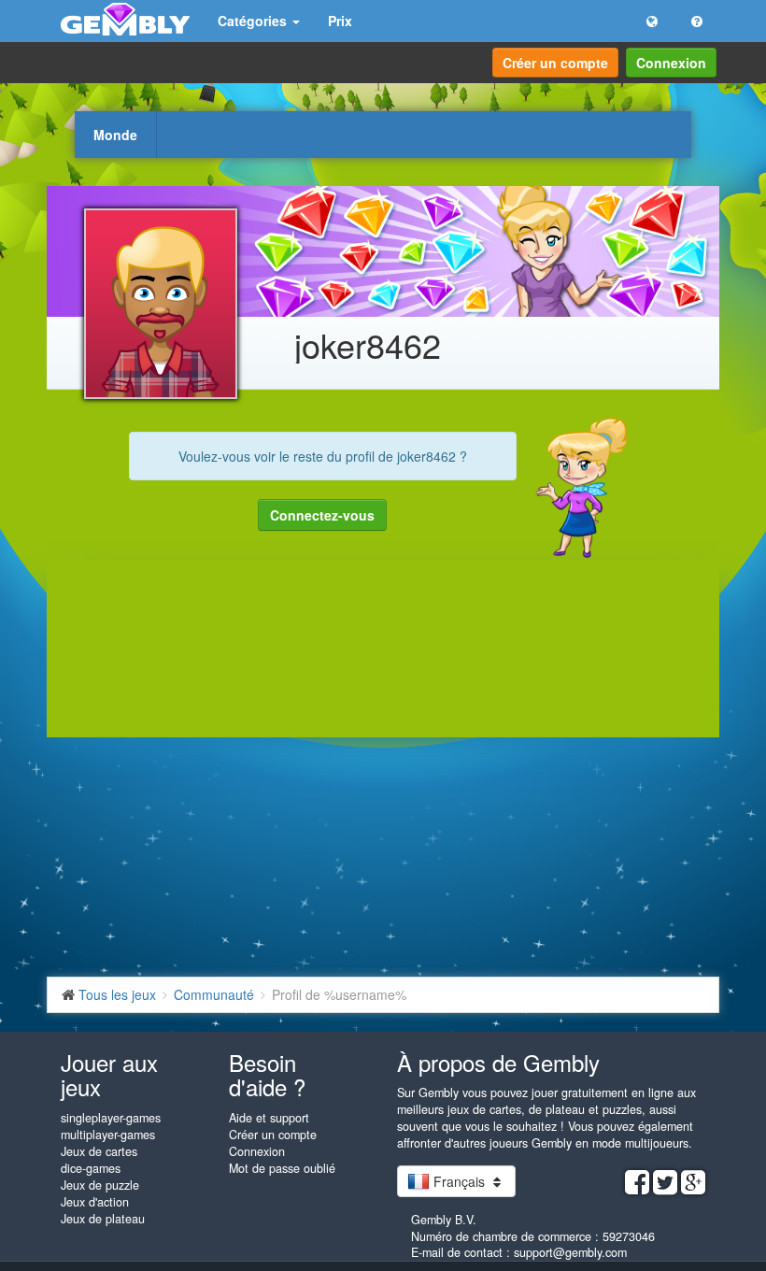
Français (459, 1181)
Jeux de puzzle (100, 1185)
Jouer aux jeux (109, 1074)
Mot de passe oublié (282, 1168)
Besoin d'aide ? (267, 1074)
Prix (340, 20)
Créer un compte (555, 62)
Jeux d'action (95, 1201)
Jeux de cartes (99, 1151)
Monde (115, 134)
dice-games (91, 1168)
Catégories (254, 20)
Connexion (671, 62)
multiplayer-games (108, 1134)
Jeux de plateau (103, 1218)
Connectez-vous (322, 515)
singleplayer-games (111, 1117)
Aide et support (269, 1117)
